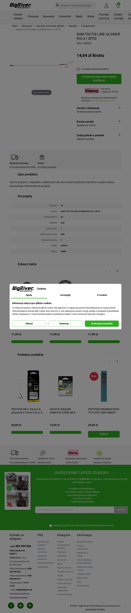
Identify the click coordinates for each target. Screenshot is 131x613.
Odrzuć (29, 323)
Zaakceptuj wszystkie (102, 323)
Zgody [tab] (29, 295)
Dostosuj (64, 323)
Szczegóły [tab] (65, 295)
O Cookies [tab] (102, 295)
